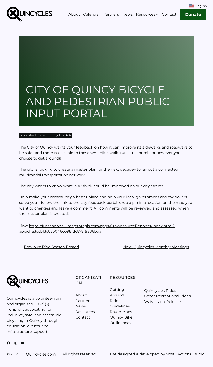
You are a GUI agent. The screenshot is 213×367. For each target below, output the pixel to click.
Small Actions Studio (185, 354)
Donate (193, 14)
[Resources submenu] (157, 14)
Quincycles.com (41, 354)
